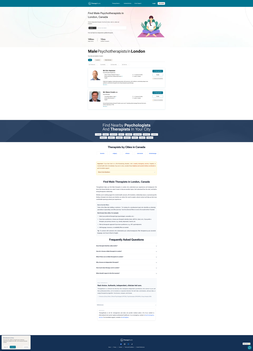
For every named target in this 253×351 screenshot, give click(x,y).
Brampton (103, 137)
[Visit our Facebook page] (121, 344)
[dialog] (16, 342)
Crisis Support (137, 3)
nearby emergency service (141, 163)
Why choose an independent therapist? (107, 262)
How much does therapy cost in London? (107, 267)
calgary (115, 153)
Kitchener (127, 137)
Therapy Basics (116, 3)
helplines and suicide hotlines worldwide (143, 166)
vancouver (140, 153)
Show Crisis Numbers (104, 172)
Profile (157, 74)
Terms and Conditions (129, 347)
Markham (129, 134)
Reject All (6, 347)
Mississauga (137, 134)
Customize (26, 347)
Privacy (114, 347)
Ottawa (121, 134)
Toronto (98, 134)
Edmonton (146, 134)
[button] (126, 78)
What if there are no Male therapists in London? (109, 256)
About (109, 347)
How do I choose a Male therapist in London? (109, 251)
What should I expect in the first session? (108, 273)
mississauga (152, 153)
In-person (98, 60)
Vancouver (113, 134)
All (90, 60)
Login (154, 3)
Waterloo (111, 137)
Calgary (105, 134)
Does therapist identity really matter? (107, 245)
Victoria (142, 137)
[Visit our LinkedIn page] (128, 344)
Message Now (158, 71)
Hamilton (154, 134)
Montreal (150, 137)
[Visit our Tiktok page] (132, 344)
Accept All (13, 347)
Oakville (135, 137)
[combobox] (92, 28)
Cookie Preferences (140, 347)
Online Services (108, 60)
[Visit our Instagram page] (124, 344)
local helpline (125, 317)
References (100, 305)
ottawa (127, 153)
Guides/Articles (127, 3)
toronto (102, 153)
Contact (120, 347)
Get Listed (161, 3)
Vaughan (119, 137)
